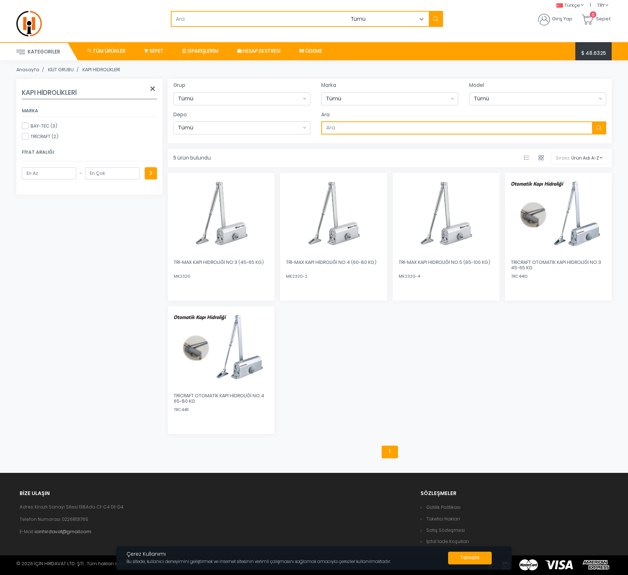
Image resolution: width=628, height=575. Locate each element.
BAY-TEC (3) (44, 126)
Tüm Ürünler (108, 51)
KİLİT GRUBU (61, 70)
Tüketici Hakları (443, 519)
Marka (328, 85)
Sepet (156, 51)
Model (476, 85)
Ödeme (313, 51)
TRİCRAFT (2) (45, 136)
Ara (325, 114)
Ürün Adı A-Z (585, 158)
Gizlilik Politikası (443, 507)
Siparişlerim (202, 51)
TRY (601, 5)
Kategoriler (43, 51)
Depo (180, 114)
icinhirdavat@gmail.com (63, 531)
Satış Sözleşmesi (445, 530)
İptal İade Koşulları (447, 541)
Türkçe (572, 5)
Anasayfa (27, 70)
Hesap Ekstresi (261, 51)
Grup (179, 85)
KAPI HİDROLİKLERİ (101, 70)
